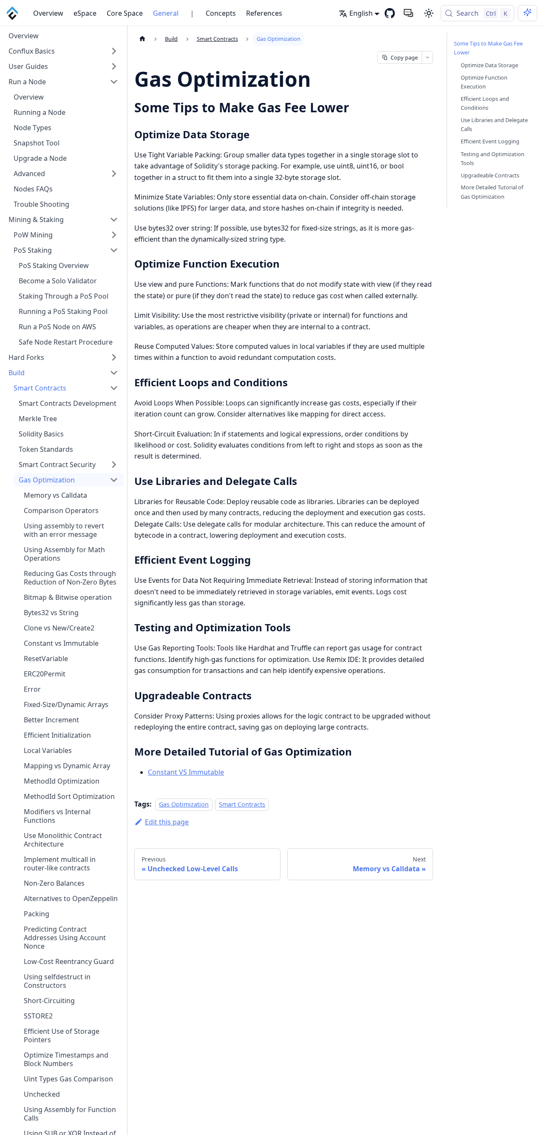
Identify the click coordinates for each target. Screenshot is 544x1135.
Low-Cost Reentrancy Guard (69, 961)
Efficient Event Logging (490, 141)
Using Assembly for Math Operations (64, 554)
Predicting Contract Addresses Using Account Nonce (65, 937)
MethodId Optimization (61, 781)
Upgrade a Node (40, 158)
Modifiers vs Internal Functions (57, 816)
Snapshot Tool (37, 143)
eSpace (85, 13)
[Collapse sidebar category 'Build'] (114, 372)
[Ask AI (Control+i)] (527, 13)
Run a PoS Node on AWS (57, 326)
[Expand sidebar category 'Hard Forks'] (114, 357)
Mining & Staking (36, 219)
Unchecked (42, 1094)
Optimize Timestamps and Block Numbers (66, 1059)
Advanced (29, 173)
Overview (48, 13)
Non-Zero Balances (54, 883)
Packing (36, 913)
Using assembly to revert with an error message (64, 530)
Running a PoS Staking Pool (63, 311)
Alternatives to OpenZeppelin (71, 898)
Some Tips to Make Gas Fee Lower (488, 48)
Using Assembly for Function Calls (70, 1114)
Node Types (32, 127)
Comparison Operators (61, 510)
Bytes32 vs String (51, 612)
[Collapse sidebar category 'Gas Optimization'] (114, 480)
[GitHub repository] (390, 13)
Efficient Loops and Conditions (485, 103)
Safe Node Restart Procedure (66, 342)
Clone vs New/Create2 (59, 628)
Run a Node (27, 81)
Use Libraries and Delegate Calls (494, 124)
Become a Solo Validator (58, 280)
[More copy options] (427, 57)
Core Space (125, 13)
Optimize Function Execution (484, 81)
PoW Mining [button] (33, 235)
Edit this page (167, 822)
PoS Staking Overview (54, 265)
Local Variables (48, 750)
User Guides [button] (28, 66)
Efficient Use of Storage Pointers (61, 1035)
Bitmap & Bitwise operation (68, 597)
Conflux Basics (31, 51)
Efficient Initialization (57, 735)
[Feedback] (408, 13)
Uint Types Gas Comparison (68, 1079)
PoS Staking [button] (33, 250)
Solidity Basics (41, 434)
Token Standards (46, 449)
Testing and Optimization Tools (492, 158)
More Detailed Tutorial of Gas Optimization (492, 191)
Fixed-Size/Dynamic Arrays (66, 704)
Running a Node (39, 112)
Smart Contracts (40, 388)
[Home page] (142, 39)
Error (32, 689)
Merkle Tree (38, 418)
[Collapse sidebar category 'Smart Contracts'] (114, 388)
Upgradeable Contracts (490, 175)
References (264, 13)
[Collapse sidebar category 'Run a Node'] (114, 81)
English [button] (361, 13)
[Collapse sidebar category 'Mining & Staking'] (114, 219)
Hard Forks (26, 357)
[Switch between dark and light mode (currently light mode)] (429, 13)
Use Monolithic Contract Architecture (63, 840)
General (165, 13)
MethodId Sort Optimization (69, 796)
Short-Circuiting (49, 1000)
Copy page (404, 57)
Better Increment (51, 719)
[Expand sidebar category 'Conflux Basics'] (114, 51)
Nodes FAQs (33, 189)
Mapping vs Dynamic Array (67, 765)
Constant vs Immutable (61, 643)
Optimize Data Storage (489, 64)
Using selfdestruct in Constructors (57, 981)
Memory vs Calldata (55, 495)
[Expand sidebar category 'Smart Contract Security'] (114, 464)
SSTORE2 (38, 1016)
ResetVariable (46, 658)
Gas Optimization (47, 480)
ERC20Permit (44, 674)
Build (16, 372)
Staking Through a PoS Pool (63, 296)
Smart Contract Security (57, 464)
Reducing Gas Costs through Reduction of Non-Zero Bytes (70, 578)
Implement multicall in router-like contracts (60, 864)
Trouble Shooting (41, 204)
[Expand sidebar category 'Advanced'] (114, 173)
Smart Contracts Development (67, 403)
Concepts (221, 13)
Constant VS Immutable (186, 772)
